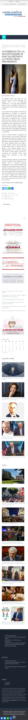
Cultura (12, 45)
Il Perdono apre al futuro (7, 484)
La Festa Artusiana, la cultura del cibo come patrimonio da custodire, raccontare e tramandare (13, 603)
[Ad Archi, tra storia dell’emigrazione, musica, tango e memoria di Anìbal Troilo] (13, 494)
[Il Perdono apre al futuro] (13, 476)
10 (19, 345)
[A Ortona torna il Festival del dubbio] (13, 515)
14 (9, 347)
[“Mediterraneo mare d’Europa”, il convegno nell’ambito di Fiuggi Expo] (13, 573)
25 (23, 349)
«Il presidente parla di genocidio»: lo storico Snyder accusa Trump (13, 457)
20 (5, 349)
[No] (26, 715)
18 (23, 347)
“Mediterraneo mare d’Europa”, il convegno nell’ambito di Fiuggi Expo (12, 583)
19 (2, 349)
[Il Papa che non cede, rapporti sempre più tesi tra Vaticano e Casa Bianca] (13, 428)
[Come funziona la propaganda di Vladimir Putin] (13, 409)
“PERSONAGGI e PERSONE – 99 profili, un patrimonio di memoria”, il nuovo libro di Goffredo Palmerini (13, 563)
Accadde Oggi (11, 198)
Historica (17, 45)
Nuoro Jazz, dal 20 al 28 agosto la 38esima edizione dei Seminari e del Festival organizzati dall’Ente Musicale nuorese (12, 542)
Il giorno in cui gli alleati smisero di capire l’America (13, 310)
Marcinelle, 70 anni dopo (10, 646)
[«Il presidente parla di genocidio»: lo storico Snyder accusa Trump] (13, 448)
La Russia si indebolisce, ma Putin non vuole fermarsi (12, 379)
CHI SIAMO (10, 1)
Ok (14, 717)
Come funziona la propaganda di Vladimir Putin (13, 299)
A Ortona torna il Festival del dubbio (10, 523)
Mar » (6, 352)
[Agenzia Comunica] (14, 13)
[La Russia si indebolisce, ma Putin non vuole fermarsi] (13, 369)
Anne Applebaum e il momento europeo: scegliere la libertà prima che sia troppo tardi (14, 399)
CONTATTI (17, 1)
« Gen (3, 352)
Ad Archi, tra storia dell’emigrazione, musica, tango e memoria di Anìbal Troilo (14, 504)
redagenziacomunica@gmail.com (11, 700)
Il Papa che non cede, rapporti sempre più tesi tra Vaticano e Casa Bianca (13, 437)
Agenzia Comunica (6, 45)
